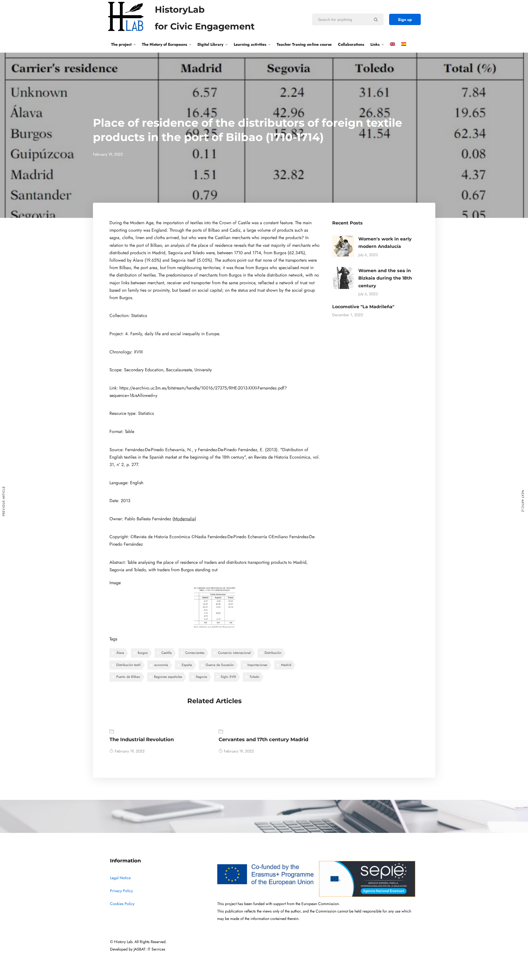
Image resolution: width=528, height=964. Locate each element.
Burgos (143, 653)
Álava (120, 653)
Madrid (286, 665)
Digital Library (210, 44)
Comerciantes (194, 653)
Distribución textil (128, 665)
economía (161, 665)
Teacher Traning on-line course (304, 44)
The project (121, 44)
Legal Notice (120, 878)
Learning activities (250, 44)
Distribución (273, 653)
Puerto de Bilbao (128, 677)
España (187, 665)
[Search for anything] (376, 19)
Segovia (201, 677)
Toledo (254, 677)
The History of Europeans (164, 44)
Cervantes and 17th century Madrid (263, 739)
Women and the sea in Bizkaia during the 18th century (385, 278)
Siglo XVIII (228, 677)
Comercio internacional (234, 653)
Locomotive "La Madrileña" (363, 306)
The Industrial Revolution (141, 739)
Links (375, 44)
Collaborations (351, 44)
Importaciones (257, 665)
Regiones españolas (168, 677)
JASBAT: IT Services (149, 949)
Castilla (166, 653)
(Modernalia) (184, 519)
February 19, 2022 (130, 751)
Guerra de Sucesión (220, 665)
